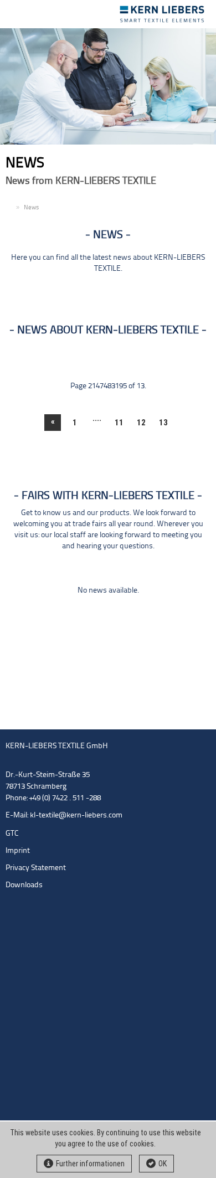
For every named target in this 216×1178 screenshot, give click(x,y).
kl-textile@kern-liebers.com (76, 815)
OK (162, 1163)
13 (163, 423)
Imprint (18, 851)
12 (141, 423)
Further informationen (90, 1163)
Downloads (24, 885)
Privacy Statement (36, 868)
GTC (12, 834)
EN (9, 208)
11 (119, 423)
